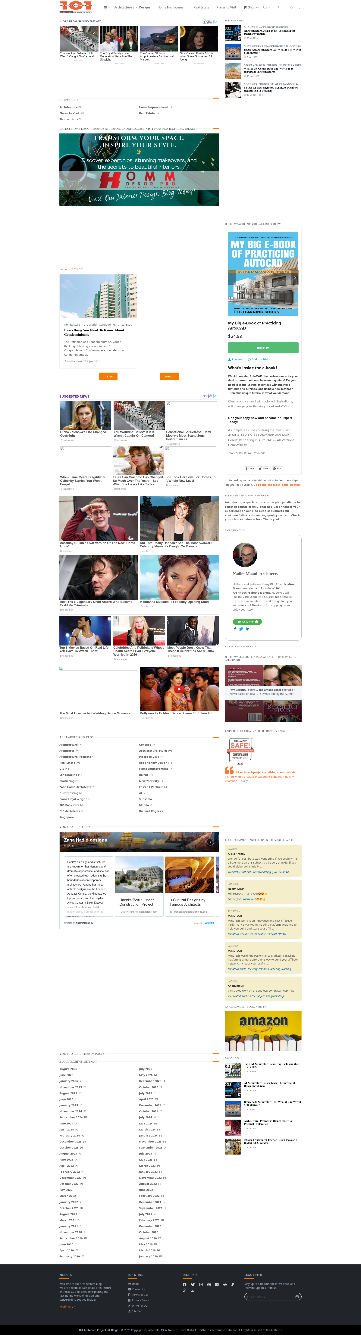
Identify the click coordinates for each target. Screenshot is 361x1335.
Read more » (67, 1306)
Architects (253, 26)
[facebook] (278, 7)
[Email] (192, 1290)
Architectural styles (278, 45)
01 (81, 269)
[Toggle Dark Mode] (292, 7)
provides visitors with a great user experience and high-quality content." (261, 776)
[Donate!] (232, 1284)
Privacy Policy (140, 1300)
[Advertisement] (139, 80)
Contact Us (138, 1289)
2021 (75, 269)
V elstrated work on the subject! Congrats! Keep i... (258, 996)
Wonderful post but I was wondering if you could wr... (259, 872)
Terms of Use (139, 1294)
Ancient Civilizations (254, 64)
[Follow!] (193, 1284)
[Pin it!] (209, 1284)
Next (168, 376)
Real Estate (127, 324)
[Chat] (184, 1290)
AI (245, 26)
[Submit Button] (297, 1296)
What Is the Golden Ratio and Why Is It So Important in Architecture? (269, 70)
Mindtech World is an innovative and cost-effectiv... (258, 934)
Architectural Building (255, 45)
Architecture (296, 45)
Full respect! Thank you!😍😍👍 (246, 899)
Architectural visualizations (274, 26)
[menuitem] (106, 7)
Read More (246, 622)
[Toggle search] (298, 7)
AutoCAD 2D (292, 83)
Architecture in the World (80, 324)
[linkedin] (284, 7)
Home (135, 1284)
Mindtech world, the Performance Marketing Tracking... (260, 969)
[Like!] (185, 1284)
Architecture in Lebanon (271, 83)
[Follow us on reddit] (225, 1284)
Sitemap (136, 1311)
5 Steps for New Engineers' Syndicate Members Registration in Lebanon (271, 89)
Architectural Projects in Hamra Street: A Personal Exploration (268, 1122)
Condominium (108, 324)
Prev (110, 376)
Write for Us (138, 1305)
